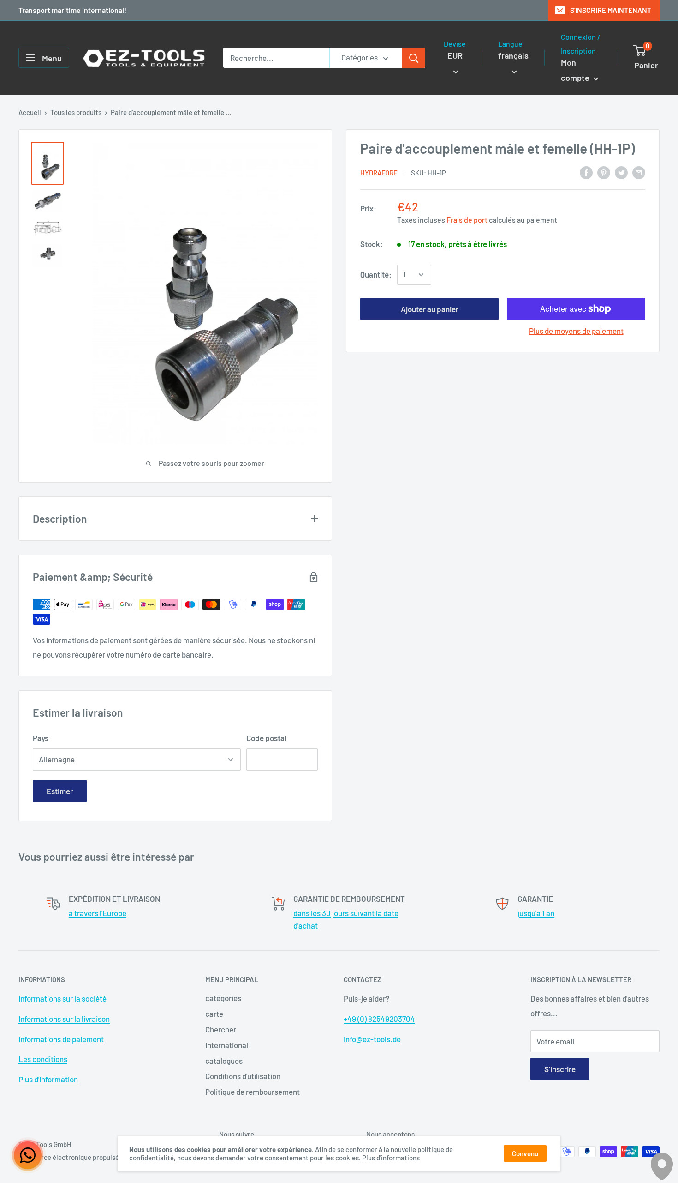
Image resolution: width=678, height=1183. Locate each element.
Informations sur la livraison (64, 1018)
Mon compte (576, 70)
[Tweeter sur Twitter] (621, 171)
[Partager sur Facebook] (586, 171)
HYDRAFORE (379, 173)
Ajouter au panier (429, 309)
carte (214, 1013)
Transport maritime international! (72, 10)
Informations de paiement (61, 1039)
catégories (223, 997)
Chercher (220, 1029)
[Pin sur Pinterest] (603, 171)
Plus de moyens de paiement (576, 330)
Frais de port (467, 219)
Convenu (525, 1153)
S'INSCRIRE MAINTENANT (610, 10)
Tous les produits (75, 112)
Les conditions (42, 1058)
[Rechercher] (413, 58)
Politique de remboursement (252, 1091)
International (226, 1045)
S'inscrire (560, 1069)
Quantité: (376, 274)
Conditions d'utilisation (242, 1075)
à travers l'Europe (97, 912)
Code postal (266, 737)
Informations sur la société (62, 998)
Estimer (60, 791)
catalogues (224, 1060)
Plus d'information (48, 1079)
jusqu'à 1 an (535, 912)
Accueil (29, 112)
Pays (40, 737)
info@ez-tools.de (372, 1039)
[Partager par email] (638, 171)
